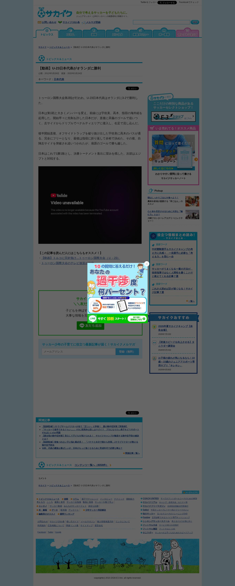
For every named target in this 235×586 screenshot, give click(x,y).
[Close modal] (146, 263)
